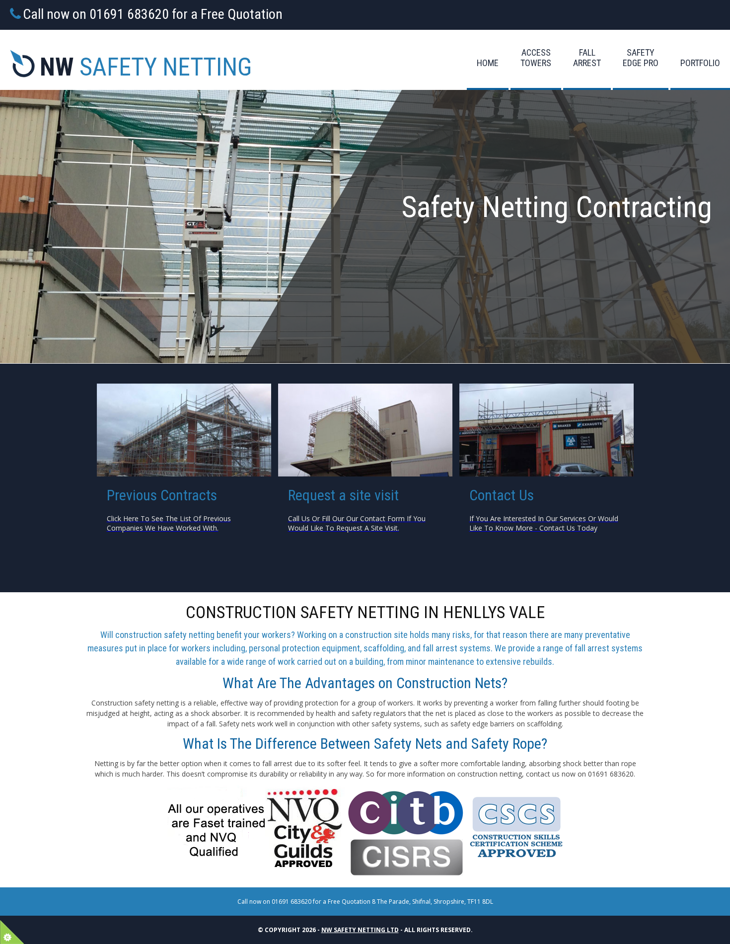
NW (146, 67)
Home (488, 63)
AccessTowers (535, 57)
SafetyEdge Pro (640, 57)
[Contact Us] (365, 430)
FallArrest (587, 57)
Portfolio (700, 63)
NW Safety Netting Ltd (360, 930)
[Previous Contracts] (184, 430)
